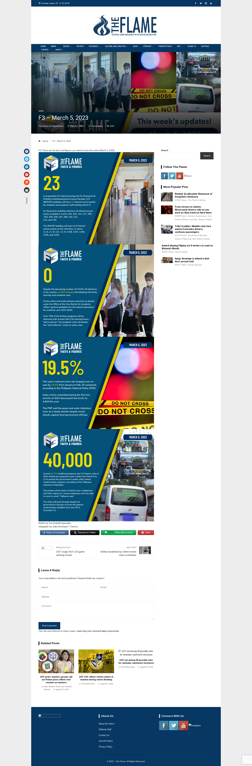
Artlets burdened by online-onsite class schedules (118, 551)
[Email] (26, 190)
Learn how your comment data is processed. (98, 631)
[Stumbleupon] (26, 182)
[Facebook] (26, 151)
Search (164, 150)
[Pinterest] (26, 174)
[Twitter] (26, 159)
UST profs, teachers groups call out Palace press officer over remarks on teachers (56, 680)
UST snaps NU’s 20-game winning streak (70, 551)
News (41, 111)
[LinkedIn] (26, 167)
